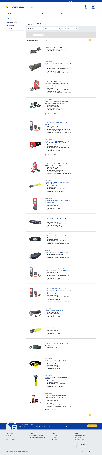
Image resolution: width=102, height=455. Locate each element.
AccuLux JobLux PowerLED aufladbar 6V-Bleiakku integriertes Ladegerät (56, 164)
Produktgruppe (31, 28)
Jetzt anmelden (92, 425)
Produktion (45, 14)
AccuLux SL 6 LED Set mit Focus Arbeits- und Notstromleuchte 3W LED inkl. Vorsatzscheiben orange (58, 290)
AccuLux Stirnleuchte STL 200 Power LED (56, 235)
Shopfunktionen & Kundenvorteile (36, 435)
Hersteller (47, 28)
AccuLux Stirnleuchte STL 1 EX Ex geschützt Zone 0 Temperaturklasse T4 (57, 361)
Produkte (11, 28)
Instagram (55, 437)
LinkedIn (55, 439)
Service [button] (53, 14)
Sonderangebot (65, 28)
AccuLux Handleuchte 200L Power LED (55, 219)
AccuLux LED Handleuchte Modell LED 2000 (57, 252)
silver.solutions (14, 453)
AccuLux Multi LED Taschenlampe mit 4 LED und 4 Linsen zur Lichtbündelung (58, 64)
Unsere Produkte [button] (15, 14)
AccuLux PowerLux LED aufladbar (54, 310)
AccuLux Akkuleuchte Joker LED (53, 47)
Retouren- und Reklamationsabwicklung (37, 437)
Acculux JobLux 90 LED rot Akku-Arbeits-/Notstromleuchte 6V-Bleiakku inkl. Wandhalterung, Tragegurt (56, 83)
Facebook (55, 435)
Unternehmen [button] (34, 14)
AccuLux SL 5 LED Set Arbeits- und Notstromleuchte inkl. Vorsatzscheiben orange (57, 269)
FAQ (7, 437)
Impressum (84, 451)
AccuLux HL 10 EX (50, 327)
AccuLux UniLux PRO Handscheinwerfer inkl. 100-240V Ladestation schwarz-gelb (57, 102)
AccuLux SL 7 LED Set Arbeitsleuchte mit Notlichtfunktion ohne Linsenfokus (56, 396)
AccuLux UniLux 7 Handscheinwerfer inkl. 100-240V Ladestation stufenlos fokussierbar (57, 142)
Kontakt (61, 14)
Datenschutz (92, 451)
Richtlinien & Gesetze (10, 439)
